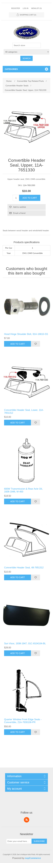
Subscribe (39, 841)
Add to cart (29, 198)
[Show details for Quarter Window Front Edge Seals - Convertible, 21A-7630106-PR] (26, 691)
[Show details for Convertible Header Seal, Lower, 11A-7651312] (26, 382)
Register (15, 8)
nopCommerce (33, 858)
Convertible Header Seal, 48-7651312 (24, 567)
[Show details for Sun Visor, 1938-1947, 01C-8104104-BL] (26, 615)
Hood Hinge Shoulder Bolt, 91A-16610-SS (26, 334)
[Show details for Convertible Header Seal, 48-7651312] (26, 540)
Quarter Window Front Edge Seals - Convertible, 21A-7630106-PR (23, 721)
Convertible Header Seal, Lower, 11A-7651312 (24, 411)
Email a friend (19, 213)
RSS (26, 819)
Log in (25, 8)
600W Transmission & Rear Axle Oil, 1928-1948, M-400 (23, 490)
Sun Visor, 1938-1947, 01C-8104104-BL (25, 643)
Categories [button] (11, 69)
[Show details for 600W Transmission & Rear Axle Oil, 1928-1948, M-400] (26, 461)
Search (26, 58)
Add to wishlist (19, 207)
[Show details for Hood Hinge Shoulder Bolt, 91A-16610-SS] (26, 306)
